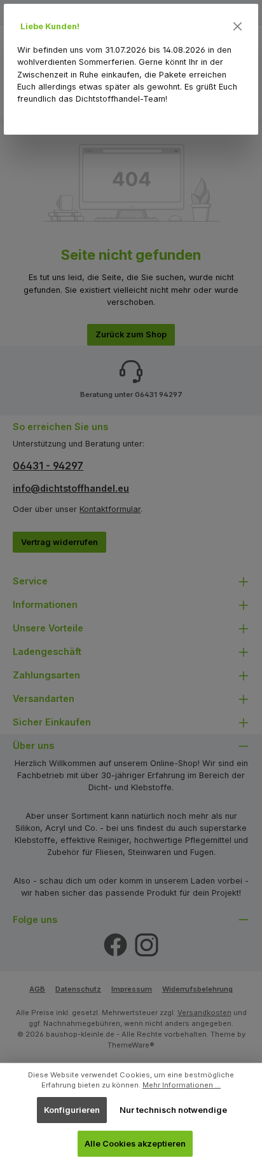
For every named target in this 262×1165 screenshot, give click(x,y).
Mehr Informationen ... (181, 1085)
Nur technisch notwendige (173, 1110)
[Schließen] (238, 26)
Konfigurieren (72, 1110)
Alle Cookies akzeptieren (135, 1143)
